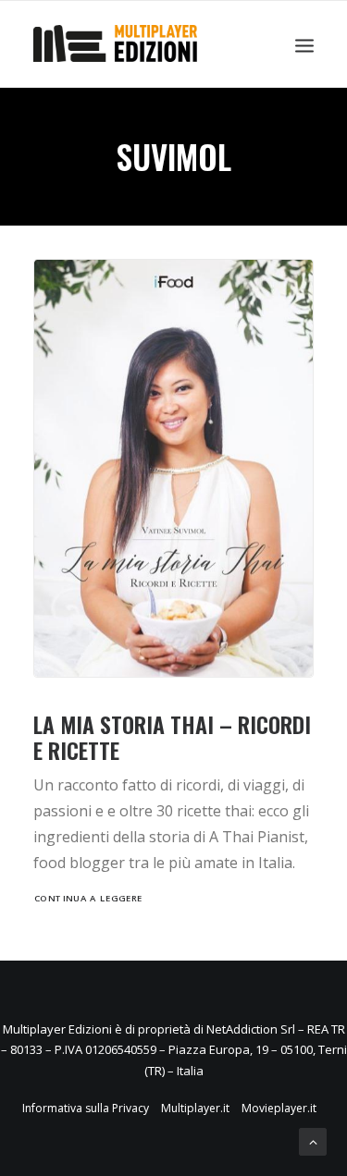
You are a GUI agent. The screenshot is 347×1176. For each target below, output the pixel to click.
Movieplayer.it (279, 1108)
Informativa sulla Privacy (85, 1108)
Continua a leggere (88, 898)
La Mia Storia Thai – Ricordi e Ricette (172, 737)
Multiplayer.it (195, 1108)
